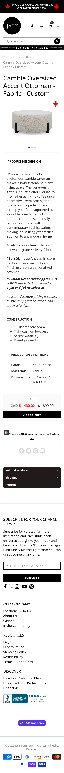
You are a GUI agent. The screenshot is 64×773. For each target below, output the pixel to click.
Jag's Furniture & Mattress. (31, 745)
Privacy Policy (13, 647)
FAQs (7, 642)
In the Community (16, 625)
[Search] (57, 41)
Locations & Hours (17, 611)
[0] (50, 25)
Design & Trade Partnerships (24, 683)
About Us (10, 615)
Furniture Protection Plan (22, 678)
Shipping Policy (14, 651)
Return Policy (13, 656)
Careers (9, 620)
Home (7, 56)
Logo (12, 26)
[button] (32, 470)
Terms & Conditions (18, 661)
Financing (10, 688)
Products (22, 56)
